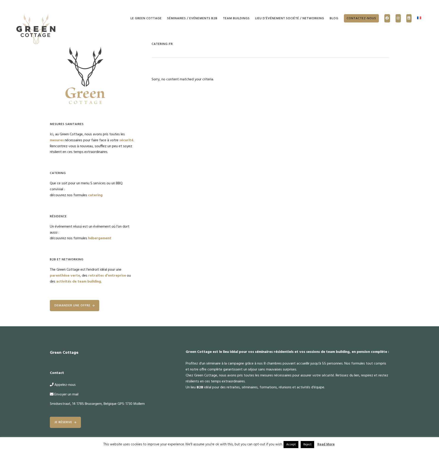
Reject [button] (307, 444)
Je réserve (63, 422)
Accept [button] (291, 444)
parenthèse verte (65, 276)
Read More (326, 444)
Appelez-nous (65, 385)
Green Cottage (36, 30)
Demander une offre (72, 305)
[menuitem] (419, 18)
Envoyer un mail (66, 395)
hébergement (99, 238)
